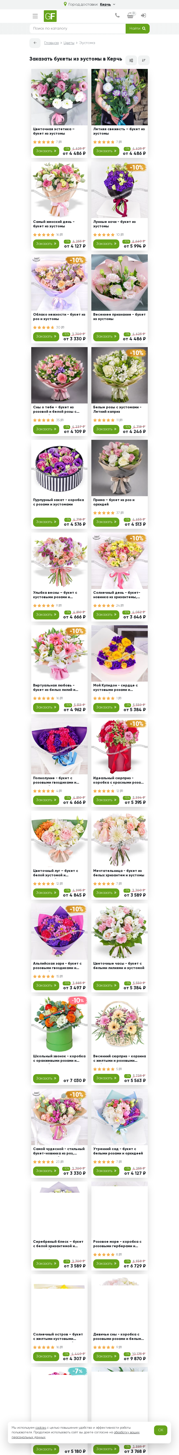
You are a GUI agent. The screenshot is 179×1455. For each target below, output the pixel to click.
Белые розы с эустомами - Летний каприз (117, 410)
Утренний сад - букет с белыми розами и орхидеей (118, 1151)
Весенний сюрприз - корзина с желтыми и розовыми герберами (119, 1059)
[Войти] (143, 16)
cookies (40, 1427)
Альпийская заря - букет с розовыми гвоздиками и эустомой (57, 966)
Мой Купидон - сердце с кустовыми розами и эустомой (115, 688)
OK (160, 1430)
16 (58, 234)
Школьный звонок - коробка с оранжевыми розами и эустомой (59, 1059)
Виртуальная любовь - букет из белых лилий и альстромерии (54, 688)
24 (118, 605)
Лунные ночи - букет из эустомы (114, 224)
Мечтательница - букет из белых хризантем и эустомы (118, 873)
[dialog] (117, 16)
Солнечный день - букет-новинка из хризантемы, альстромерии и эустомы (116, 596)
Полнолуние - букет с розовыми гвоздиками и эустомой (54, 781)
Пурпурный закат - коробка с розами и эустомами (58, 502)
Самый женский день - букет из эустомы (54, 224)
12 (118, 791)
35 (58, 420)
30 (58, 327)
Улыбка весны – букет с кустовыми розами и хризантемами (55, 596)
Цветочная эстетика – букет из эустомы (54, 131)
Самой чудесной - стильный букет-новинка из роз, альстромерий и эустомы (59, 1152)
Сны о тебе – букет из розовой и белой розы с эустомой (54, 410)
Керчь (105, 5)
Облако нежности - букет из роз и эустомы (59, 317)
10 (118, 234)
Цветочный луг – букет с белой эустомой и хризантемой (55, 874)
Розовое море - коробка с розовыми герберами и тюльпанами (117, 1245)
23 (58, 1162)
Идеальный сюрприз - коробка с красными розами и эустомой (119, 781)
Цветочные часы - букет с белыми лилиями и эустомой (118, 966)
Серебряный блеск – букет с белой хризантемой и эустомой (58, 1245)
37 (118, 513)
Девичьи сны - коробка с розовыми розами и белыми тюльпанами (118, 1337)
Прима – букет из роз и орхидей (113, 502)
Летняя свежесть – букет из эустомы (119, 131)
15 (58, 976)
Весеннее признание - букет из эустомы (119, 317)
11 (118, 420)
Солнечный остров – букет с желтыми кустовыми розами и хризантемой (58, 1337)
